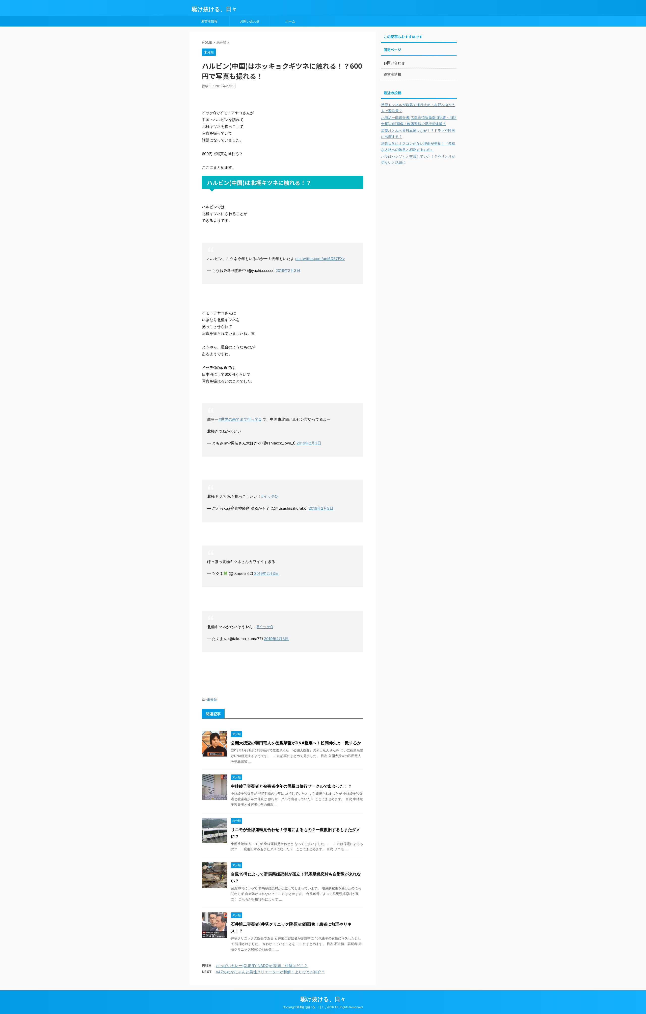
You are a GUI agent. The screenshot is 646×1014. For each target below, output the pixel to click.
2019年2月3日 (288, 270)
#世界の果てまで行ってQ (240, 419)
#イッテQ (269, 496)
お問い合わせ (250, 21)
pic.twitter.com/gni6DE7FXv (320, 258)
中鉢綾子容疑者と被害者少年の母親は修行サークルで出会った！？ (291, 786)
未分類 (212, 699)
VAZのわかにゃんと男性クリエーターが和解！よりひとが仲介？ (270, 972)
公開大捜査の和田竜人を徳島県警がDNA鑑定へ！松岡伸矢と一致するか (296, 742)
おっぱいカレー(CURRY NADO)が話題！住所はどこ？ (262, 965)
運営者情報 (209, 21)
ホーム (290, 21)
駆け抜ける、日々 (214, 9)
